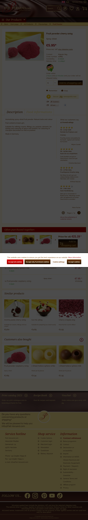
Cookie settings (59, 262)
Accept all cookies (15, 262)
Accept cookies (74, 262)
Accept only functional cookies (37, 262)
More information (74, 257)
